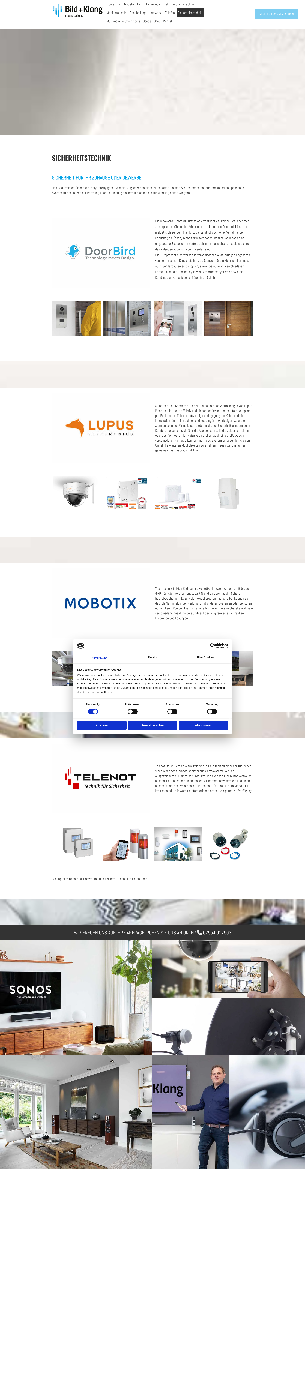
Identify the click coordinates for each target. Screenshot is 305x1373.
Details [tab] (152, 657)
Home (110, 4)
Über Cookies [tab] (205, 657)
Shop (157, 21)
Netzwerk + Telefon (161, 12)
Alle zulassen (203, 725)
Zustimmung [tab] (99, 658)
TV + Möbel (124, 4)
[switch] (133, 711)
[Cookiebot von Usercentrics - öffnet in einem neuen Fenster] (212, 645)
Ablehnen (102, 725)
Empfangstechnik (183, 4)
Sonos (147, 21)
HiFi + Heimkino (147, 4)
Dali (166, 4)
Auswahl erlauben (152, 725)
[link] (126, 4)
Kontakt (168, 21)
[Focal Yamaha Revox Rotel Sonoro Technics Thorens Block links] (160, 4)
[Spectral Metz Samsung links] (133, 4)
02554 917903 (217, 933)
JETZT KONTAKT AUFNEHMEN (186, 1314)
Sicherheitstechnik (190, 12)
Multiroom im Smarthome (123, 21)
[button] (276, 14)
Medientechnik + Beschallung (126, 12)
